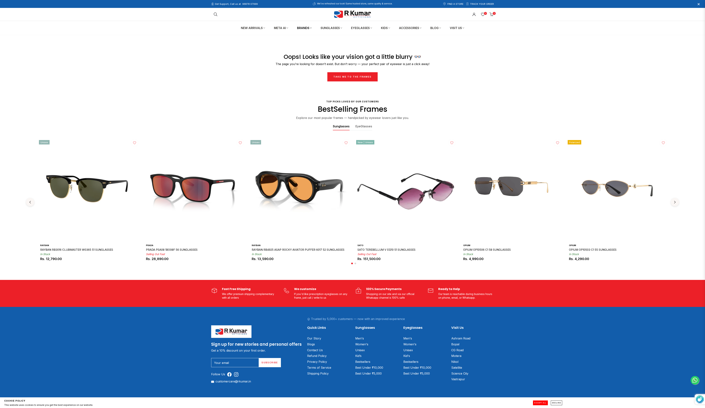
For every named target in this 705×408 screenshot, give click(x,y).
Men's (359, 338)
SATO (360, 245)
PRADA (149, 245)
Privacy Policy (317, 362)
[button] (215, 14)
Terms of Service (319, 367)
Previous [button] (30, 202)
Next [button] (675, 202)
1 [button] (352, 263)
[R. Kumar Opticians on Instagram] (237, 374)
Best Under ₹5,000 (368, 373)
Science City (459, 373)
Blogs (311, 344)
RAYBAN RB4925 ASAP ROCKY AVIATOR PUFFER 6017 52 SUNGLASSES (298, 249)
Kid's (406, 356)
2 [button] (355, 263)
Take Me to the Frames (352, 76)
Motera (456, 356)
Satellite (456, 367)
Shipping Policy (318, 373)
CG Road (457, 350)
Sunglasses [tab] (341, 126)
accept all (540, 403)
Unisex (360, 350)
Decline (556, 403)
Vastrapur (458, 379)
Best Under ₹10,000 (369, 367)
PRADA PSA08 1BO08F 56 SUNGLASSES (172, 249)
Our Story (314, 338)
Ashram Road (460, 338)
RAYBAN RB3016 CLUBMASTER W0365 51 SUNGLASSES (76, 249)
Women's (361, 344)
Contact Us (315, 350)
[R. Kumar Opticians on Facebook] (230, 374)
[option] (88, 202)
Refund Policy (317, 356)
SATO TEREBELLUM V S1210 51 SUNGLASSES (386, 249)
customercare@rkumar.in (233, 381)
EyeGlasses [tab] (363, 126)
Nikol (454, 362)
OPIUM (466, 245)
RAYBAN (44, 245)
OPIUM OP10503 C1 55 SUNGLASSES (593, 249)
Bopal (455, 344)
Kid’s (358, 356)
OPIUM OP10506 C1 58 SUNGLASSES (487, 249)
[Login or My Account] (474, 14)
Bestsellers (362, 362)
